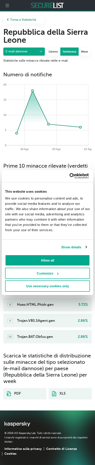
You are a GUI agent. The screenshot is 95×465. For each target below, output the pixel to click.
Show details (71, 247)
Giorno (53, 51)
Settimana (69, 51)
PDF (17, 393)
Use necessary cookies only (47, 286)
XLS (62, 393)
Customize (45, 273)
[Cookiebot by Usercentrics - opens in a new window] (69, 176)
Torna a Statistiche (23, 19)
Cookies (10, 453)
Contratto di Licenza (61, 448)
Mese (84, 51)
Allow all (47, 260)
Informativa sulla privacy (23, 448)
